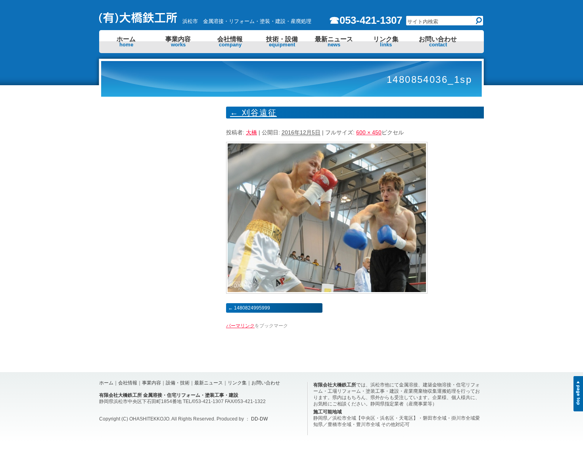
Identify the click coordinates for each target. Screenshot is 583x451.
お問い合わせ (438, 42)
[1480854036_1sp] (327, 292)
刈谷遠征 (253, 112)
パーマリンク (240, 326)
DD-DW (259, 419)
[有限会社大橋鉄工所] (138, 21)
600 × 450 (369, 132)
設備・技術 (178, 383)
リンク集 (386, 42)
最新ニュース (334, 42)
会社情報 (230, 42)
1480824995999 (252, 308)
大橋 (251, 132)
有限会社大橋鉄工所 (334, 385)
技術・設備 (282, 42)
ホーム (126, 42)
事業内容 (178, 42)
